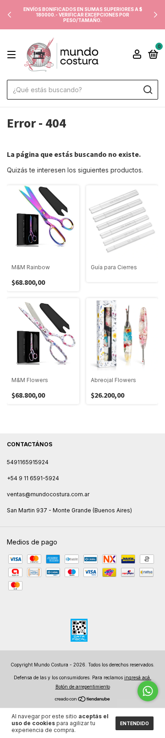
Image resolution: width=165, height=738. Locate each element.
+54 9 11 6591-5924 (33, 478)
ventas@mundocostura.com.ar (48, 494)
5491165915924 (28, 462)
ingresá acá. (137, 677)
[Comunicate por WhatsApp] (148, 691)
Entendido (134, 723)
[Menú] (13, 55)
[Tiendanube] (82, 699)
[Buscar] (147, 90)
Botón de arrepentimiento (82, 686)
